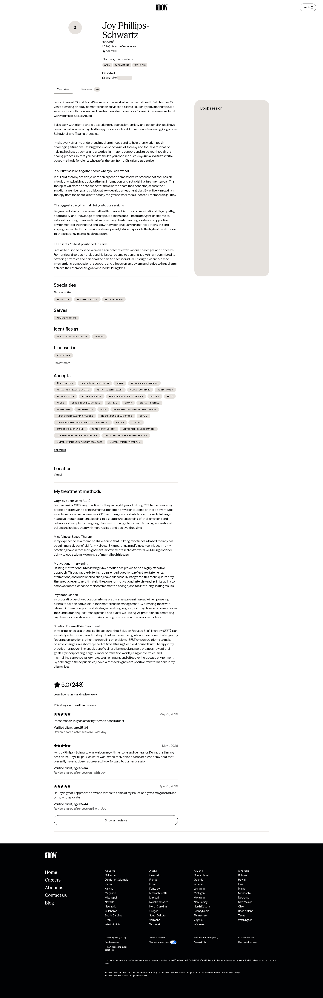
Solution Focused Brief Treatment (77, 626)
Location (63, 468)
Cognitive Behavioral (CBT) (72, 501)
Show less (60, 449)
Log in (306, 7)
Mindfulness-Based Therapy (73, 536)
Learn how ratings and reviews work (75, 694)
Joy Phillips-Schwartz (126, 30)
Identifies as (66, 329)
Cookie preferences (247, 942)
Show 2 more (62, 363)
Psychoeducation (66, 595)
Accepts (62, 375)
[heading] (69, 684)
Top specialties (62, 292)
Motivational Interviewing (71, 563)
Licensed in (65, 347)
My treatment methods (77, 491)
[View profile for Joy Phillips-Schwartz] (75, 42)
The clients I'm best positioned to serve (80, 244)
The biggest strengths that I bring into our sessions (89, 205)
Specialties (65, 285)
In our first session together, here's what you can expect (91, 171)
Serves (60, 310)
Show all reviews (116, 820)
